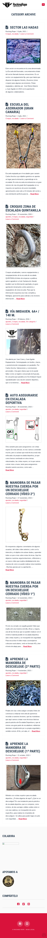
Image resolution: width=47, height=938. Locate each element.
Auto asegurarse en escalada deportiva (22, 399)
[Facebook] (20, 924)
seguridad (29, 217)
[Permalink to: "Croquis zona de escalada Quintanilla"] (23, 245)
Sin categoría (30, 322)
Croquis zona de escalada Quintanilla (23, 208)
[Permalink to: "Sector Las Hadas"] (23, 51)
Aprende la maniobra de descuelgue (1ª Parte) (23, 747)
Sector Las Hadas (24, 27)
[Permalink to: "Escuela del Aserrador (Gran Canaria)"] (23, 145)
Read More (34, 194)
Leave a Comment (27, 34)
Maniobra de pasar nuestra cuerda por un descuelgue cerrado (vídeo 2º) (23, 488)
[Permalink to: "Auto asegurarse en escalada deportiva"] (23, 429)
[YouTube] (27, 924)
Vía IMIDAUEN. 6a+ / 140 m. (22, 313)
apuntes (8, 217)
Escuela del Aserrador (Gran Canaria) (19, 108)
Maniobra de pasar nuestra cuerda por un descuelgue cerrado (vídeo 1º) (23, 588)
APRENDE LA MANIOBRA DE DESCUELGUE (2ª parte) (23, 663)
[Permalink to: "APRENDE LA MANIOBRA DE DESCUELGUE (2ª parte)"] (23, 693)
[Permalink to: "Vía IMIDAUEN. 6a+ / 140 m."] (23, 341)
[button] (43, 4)
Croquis (8, 34)
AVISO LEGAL (30, 929)
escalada (15, 34)
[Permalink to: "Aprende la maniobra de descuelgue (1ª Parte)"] (23, 777)
